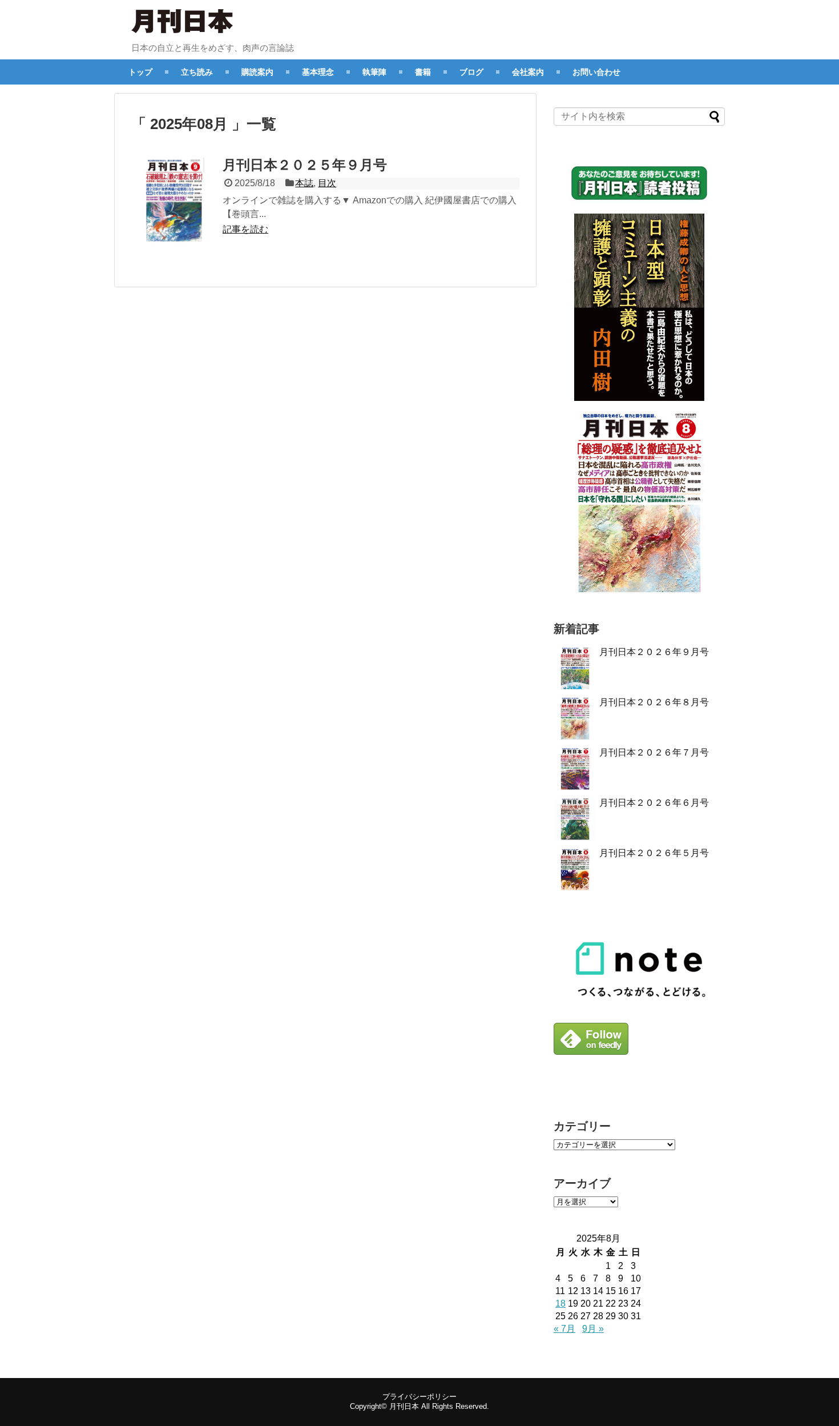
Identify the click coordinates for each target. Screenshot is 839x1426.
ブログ (471, 71)
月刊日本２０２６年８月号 (654, 702)
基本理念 (318, 71)
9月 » (593, 1328)
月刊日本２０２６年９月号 (654, 652)
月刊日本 (404, 1406)
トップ (140, 71)
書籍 (423, 71)
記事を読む (245, 229)
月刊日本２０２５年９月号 (305, 164)
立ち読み (197, 71)
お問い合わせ (596, 71)
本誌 (304, 183)
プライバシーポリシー (419, 1396)
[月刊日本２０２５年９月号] (174, 200)
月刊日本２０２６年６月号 (654, 803)
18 (560, 1303)
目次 (327, 183)
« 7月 (564, 1328)
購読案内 (257, 71)
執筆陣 (374, 71)
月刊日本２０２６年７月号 (654, 752)
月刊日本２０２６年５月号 (654, 853)
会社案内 (528, 71)
